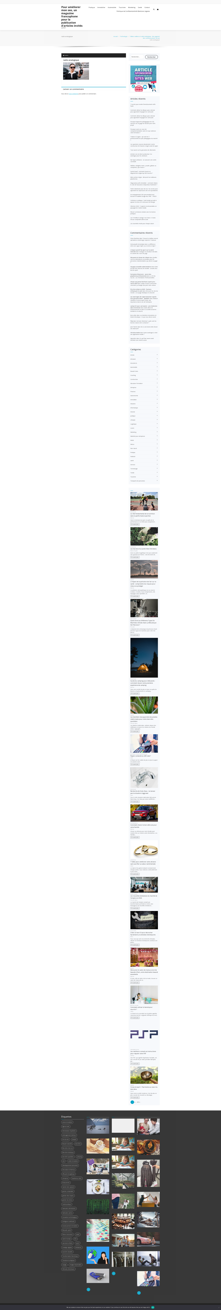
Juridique (132, 416)
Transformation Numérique (70, 1256)
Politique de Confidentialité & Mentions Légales (133, 11)
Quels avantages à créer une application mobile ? (143, 333)
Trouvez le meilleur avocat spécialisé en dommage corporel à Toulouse (144, 239)
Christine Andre (135, 332)
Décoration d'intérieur (68, 1169)
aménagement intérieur (69, 1135)
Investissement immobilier (69, 1226)
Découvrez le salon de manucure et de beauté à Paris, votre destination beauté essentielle (144, 972)
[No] (219, 1307)
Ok (153, 1307)
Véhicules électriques (68, 1269)
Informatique (134, 408)
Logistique (133, 424)
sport (77, 1243)
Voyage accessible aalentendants (140, 267)
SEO (75, 1239)
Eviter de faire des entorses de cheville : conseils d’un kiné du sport (144, 268)
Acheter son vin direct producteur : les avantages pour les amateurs (141, 155)
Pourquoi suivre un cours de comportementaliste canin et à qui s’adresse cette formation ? (143, 130)
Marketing (131, 7)
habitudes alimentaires (69, 1208)
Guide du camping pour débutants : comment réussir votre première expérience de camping (142, 683)
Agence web (65, 1126)
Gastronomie (134, 395)
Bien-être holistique (68, 1152)
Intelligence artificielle (68, 1221)
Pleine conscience (67, 1234)
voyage (64, 1265)
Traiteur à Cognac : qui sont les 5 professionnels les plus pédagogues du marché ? (143, 138)
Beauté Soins (134, 371)
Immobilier (101, 7)
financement (65, 1182)
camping (79, 1157)
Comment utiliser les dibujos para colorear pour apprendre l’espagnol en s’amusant (142, 111)
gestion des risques (68, 1195)
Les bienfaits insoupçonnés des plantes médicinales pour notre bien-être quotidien (143, 719)
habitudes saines (67, 1213)
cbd (63, 1161)
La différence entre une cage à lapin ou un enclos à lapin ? (143, 245)
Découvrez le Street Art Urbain (139, 257)
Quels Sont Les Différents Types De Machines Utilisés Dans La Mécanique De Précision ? (143, 623)
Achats (132, 355)
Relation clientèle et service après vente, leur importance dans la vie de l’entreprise (144, 300)
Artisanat (133, 359)
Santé (140, 7)
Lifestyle (132, 420)
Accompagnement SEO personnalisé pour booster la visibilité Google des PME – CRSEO (143, 195)
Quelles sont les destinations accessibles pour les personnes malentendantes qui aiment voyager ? (144, 260)
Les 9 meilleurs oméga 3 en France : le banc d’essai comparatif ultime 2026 (143, 218)
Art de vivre (65, 1139)
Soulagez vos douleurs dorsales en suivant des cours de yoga (143, 252)
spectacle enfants (67, 1243)
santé (132, 460)
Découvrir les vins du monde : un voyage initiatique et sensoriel (144, 292)
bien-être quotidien (68, 1157)
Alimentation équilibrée (69, 1131)
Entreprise (133, 387)
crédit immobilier (73, 1161)
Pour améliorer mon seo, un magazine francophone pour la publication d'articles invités (72, 16)
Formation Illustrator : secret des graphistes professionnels (140, 275)
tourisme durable (67, 1252)
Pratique (92, 7)
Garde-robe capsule (68, 1187)
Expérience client (76, 1178)
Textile (132, 473)
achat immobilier (67, 1122)
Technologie (123, 36)
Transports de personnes (137, 481)
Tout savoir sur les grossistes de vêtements (143, 150)
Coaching (133, 375)
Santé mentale (66, 1239)
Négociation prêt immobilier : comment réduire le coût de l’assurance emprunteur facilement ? (143, 184)
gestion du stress (67, 1200)
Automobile (112, 7)
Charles (66, 55)
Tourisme (122, 7)
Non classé (133, 448)
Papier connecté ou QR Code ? (140, 756)
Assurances (133, 363)
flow (131, 321)
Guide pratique (66, 1204)
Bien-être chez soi (67, 1148)
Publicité (132, 456)
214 (94, 1289)
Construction (134, 379)
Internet (132, 412)
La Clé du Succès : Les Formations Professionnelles (142, 276)
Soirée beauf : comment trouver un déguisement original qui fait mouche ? (141, 172)
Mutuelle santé (66, 1230)
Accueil (116, 36)
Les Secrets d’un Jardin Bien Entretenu (143, 549)
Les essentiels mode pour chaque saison (142, 223)
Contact (147, 7)
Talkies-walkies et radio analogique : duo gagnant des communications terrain (145, 37)
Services (132, 464)
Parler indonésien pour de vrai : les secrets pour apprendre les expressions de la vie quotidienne (144, 189)
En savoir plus (135, 524)
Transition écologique (68, 1260)
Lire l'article (90, 1135)
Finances (133, 391)
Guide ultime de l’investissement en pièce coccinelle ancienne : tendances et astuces (143, 309)
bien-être (78, 1144)
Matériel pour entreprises (137, 436)
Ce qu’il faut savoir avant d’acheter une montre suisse (142, 339)
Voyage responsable (75, 1265)
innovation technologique (69, 1217)
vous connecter (73, 94)
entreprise (65, 1178)
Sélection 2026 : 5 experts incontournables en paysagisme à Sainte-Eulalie (143, 207)
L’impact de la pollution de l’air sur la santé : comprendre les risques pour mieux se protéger (143, 584)
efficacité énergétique (68, 1174)
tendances (78, 1247)
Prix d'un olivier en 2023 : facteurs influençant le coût (140, 290)
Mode (132, 440)
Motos (132, 444)
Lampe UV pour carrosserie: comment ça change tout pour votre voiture (143, 284)
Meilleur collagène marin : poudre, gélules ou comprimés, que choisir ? (143, 166)
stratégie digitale (67, 1247)
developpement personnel (70, 1165)
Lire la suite (116, 1135)
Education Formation (136, 383)
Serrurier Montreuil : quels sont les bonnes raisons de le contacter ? (143, 322)
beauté (74, 1139)
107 (138, 1102)
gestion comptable (67, 1191)
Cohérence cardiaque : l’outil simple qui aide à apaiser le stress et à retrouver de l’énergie (143, 201)
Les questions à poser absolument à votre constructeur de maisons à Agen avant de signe (144, 145)
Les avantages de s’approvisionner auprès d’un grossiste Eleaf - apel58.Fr (143, 297)
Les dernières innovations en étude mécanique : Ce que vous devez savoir (143, 316)
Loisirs (132, 428)
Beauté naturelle (67, 1144)
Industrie (132, 404)
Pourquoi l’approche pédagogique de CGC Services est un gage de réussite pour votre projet (142, 123)
